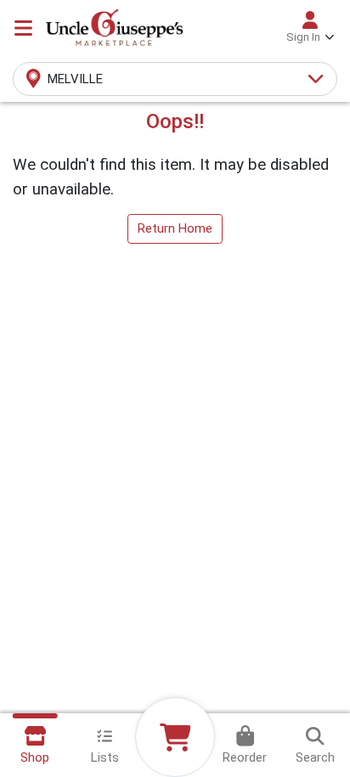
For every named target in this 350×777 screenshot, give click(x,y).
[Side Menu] (23, 28)
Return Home (175, 228)
